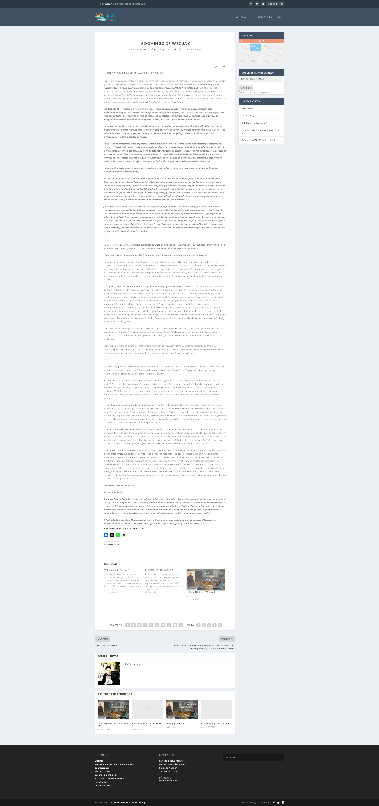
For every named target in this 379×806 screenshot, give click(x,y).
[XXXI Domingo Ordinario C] (216, 709)
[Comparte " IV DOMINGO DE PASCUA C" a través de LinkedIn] (157, 625)
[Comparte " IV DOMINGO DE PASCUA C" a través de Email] (175, 625)
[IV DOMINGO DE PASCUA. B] (206, 579)
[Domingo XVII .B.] (182, 709)
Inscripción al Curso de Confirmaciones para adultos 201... (143, 3)
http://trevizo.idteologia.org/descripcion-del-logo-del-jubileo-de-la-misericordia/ (168, 523)
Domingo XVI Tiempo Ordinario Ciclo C (261, 131)
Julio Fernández (150, 49)
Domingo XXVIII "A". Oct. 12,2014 (258, 140)
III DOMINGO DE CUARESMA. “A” (113, 724)
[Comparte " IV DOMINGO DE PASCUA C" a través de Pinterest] (151, 625)
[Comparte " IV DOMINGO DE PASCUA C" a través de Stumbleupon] (169, 625)
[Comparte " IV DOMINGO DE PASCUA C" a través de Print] (181, 625)
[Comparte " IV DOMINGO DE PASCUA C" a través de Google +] (139, 625)
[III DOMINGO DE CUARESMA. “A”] (113, 709)
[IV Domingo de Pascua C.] (124, 581)
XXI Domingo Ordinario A (254, 123)
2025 (261, 41)
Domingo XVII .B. (175, 723)
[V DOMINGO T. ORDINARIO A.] (147, 709)
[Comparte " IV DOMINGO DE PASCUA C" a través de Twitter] (133, 625)
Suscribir (245, 88)
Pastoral (241, 17)
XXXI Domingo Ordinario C (215, 723)
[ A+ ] (218, 66)
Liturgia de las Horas (268, 17)
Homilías (178, 49)
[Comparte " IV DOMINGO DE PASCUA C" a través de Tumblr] (145, 625)
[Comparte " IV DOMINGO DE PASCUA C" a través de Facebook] (127, 625)
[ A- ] (224, 66)
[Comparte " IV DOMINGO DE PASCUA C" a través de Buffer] (163, 625)
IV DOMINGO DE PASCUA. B (201, 591)
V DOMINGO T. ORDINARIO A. (146, 724)
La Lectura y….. (249, 115)
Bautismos (247, 108)
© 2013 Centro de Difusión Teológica (129, 802)
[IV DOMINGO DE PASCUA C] (166, 581)
